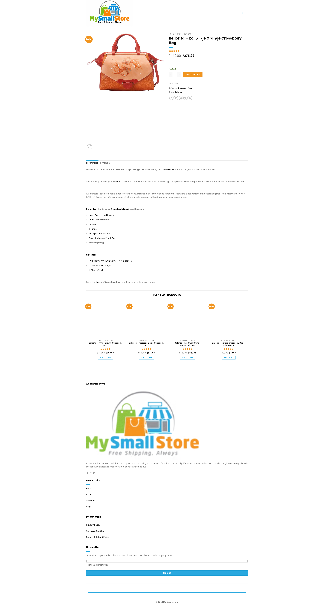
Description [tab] (92, 163)
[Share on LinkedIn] (190, 98)
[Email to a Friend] (181, 98)
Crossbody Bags (185, 34)
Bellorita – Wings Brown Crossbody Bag (105, 344)
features (118, 181)
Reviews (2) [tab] (105, 163)
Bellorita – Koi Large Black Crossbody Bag (146, 344)
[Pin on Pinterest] (185, 98)
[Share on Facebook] (171, 98)
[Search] (242, 13)
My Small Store (168, 169)
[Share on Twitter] (176, 98)
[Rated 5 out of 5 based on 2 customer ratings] (208, 51)
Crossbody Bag (119, 209)
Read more (228, 357)
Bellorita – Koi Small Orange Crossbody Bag (188, 344)
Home (171, 34)
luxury (99, 282)
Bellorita (178, 92)
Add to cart (193, 74)
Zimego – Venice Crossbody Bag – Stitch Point (228, 344)
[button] (178, 14)
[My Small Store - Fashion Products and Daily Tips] (131, 13)
